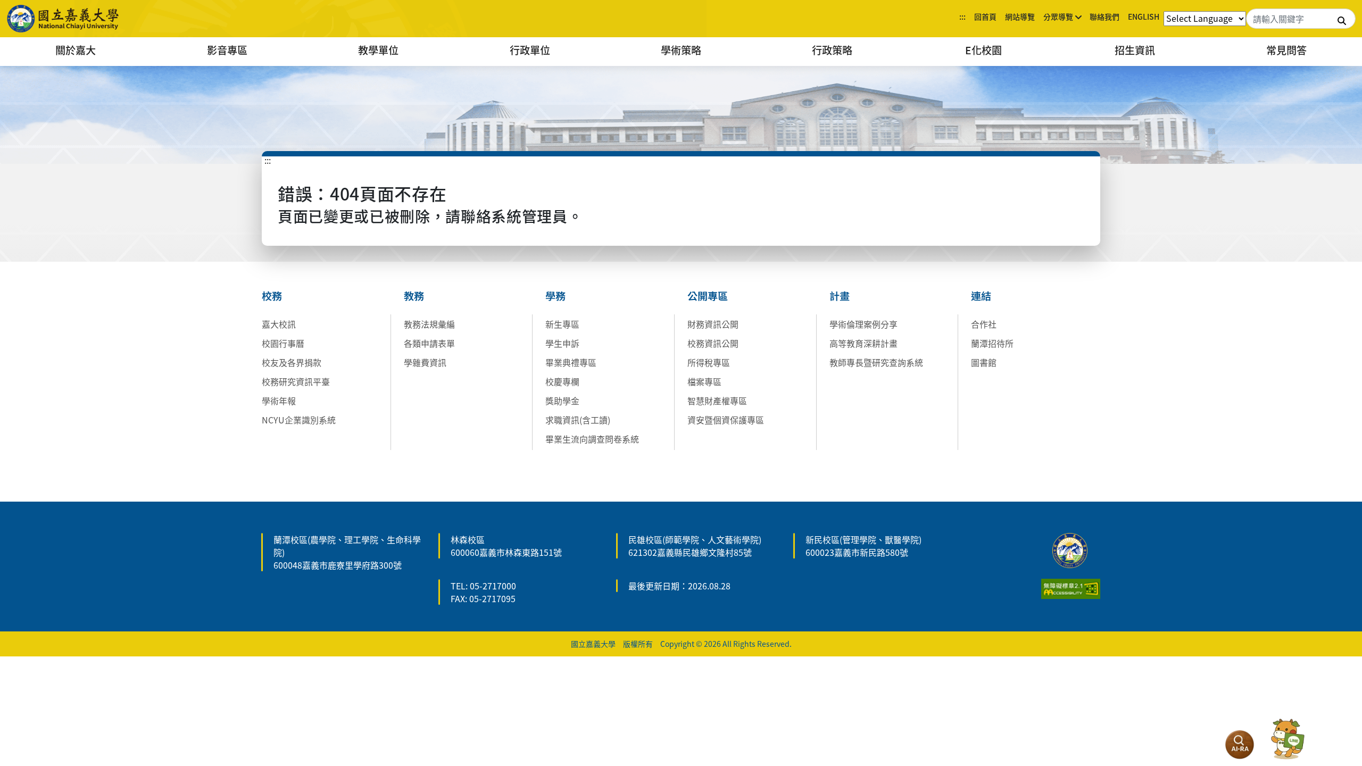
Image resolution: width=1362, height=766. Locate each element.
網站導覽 (1020, 16)
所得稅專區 (708, 362)
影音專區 (227, 50)
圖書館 (983, 362)
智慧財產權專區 (717, 400)
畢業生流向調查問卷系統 (592, 439)
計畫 (839, 295)
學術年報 (279, 400)
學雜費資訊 (425, 362)
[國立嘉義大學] (63, 18)
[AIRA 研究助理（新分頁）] (1240, 745)
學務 (555, 295)
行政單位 (530, 50)
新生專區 (562, 324)
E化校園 (983, 50)
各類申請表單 (429, 343)
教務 (414, 295)
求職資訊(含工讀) (577, 419)
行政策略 (832, 50)
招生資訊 (1135, 50)
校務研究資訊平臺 (296, 381)
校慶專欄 (562, 381)
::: (962, 16)
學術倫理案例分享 (863, 324)
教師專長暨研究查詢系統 (876, 362)
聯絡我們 (1104, 16)
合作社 (983, 324)
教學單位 (378, 50)
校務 (272, 295)
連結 (981, 295)
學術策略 (681, 50)
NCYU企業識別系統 (299, 419)
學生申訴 (562, 343)
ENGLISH (1143, 16)
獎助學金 (562, 400)
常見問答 (1286, 50)
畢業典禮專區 (570, 362)
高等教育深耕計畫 (863, 343)
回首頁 (985, 16)
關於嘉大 (75, 50)
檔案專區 (704, 381)
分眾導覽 (1058, 16)
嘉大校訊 (279, 324)
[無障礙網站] (1070, 587)
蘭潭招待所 (992, 343)
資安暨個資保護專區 (725, 419)
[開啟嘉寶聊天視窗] (1287, 739)
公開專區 (707, 295)
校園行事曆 (283, 343)
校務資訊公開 (712, 343)
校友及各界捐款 (291, 362)
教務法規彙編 (429, 324)
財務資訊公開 (712, 324)
